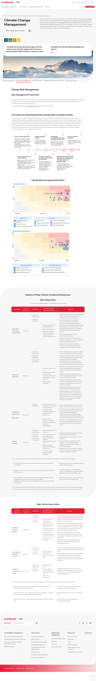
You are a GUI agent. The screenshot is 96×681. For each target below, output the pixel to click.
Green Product (35, 639)
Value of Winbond (9, 646)
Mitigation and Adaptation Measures (54, 80)
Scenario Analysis (37, 80)
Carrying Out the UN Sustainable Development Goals (13, 643)
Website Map (20, 668)
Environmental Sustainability (39, 642)
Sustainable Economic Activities (74, 648)
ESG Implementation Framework (13, 636)
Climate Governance (9, 80)
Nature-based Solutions (38, 657)
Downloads (89, 7)
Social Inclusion (35, 652)
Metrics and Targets (71, 80)
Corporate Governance (37, 636)
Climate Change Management (39, 654)
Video (69, 642)
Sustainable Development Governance (15, 639)
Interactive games (73, 644)
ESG (18, 2)
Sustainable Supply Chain (38, 644)
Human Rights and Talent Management (38, 648)
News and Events (72, 636)
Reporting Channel (56, 647)
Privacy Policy (29, 668)
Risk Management (31, 106)
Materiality (54, 641)
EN (92, 2)
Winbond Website (9, 668)
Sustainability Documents (75, 652)
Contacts (54, 644)
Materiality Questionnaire (58, 638)
